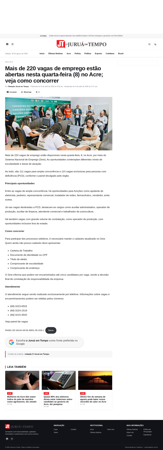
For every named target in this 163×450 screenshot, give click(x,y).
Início (7, 62)
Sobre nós (110, 429)
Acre (69, 53)
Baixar (51, 330)
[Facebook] (7, 44)
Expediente (147, 435)
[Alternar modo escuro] (155, 44)
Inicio (42, 53)
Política (87, 53)
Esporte (98, 53)
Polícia (78, 53)
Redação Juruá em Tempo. (18, 86)
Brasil (120, 53)
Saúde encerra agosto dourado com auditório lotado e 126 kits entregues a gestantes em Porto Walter (86, 36)
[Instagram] (12, 44)
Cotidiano (110, 53)
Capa (56, 429)
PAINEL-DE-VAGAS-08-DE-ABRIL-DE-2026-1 (24, 330)
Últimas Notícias (55, 53)
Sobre (56, 432)
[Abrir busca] (149, 44)
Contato (73, 429)
